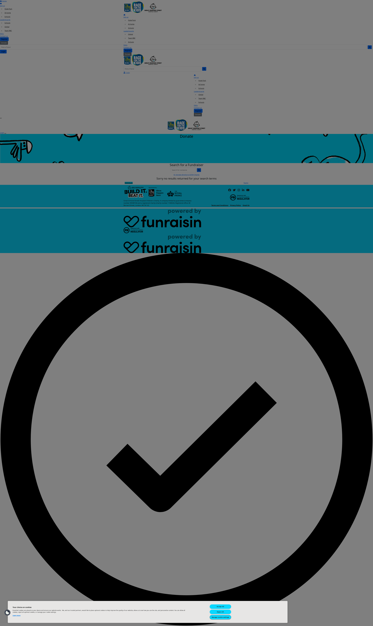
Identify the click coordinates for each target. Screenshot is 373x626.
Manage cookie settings (220, 617)
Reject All (220, 612)
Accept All (220, 606)
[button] (7, 612)
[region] (148, 612)
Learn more (16, 615)
